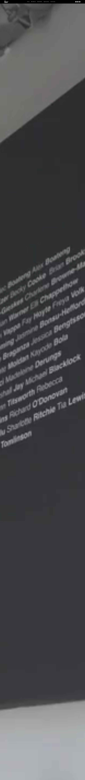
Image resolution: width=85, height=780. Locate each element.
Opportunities (46, 1)
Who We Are (33, 1)
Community (53, 1)
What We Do (39, 1)
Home (28, 1)
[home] (6, 1)
